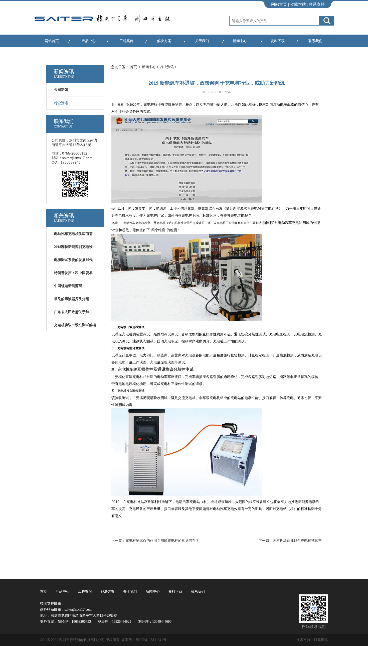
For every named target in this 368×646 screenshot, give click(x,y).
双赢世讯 (321, 640)
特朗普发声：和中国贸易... (75, 273)
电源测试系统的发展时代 (73, 260)
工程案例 (126, 41)
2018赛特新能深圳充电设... (75, 247)
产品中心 (89, 41)
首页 (133, 67)
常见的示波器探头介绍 (71, 299)
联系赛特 (317, 4)
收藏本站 (298, 4)
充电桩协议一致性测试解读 (75, 325)
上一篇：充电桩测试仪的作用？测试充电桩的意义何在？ (155, 541)
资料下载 (278, 41)
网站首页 (279, 4)
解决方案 (164, 41)
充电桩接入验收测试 (130, 391)
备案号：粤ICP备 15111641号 (144, 640)
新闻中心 (240, 41)
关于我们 (202, 41)
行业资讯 (167, 67)
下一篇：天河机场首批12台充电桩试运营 (290, 541)
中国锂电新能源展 (68, 286)
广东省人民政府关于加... (73, 312)
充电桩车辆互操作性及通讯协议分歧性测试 (155, 369)
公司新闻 (61, 90)
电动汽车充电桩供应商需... (75, 234)
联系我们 (315, 41)
